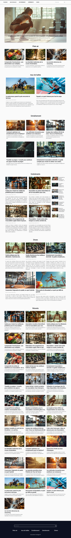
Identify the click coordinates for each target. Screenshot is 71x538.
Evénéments (31, 2)
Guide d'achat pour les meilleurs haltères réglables (35, 256)
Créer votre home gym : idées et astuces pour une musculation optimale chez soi (56, 430)
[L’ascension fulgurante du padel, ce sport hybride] (20, 280)
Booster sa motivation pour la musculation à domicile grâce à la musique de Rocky (62, 210)
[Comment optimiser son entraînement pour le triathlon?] (15, 125)
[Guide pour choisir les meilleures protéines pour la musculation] (16, 183)
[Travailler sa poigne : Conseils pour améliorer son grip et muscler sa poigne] (20, 149)
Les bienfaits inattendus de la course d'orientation (35, 36)
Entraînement (22, 2)
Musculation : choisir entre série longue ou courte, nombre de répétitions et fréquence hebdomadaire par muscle (38, 221)
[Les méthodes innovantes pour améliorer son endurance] (35, 125)
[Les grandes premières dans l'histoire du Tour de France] (35, 462)
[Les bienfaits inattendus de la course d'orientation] (35, 24)
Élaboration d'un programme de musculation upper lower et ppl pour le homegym (16, 220)
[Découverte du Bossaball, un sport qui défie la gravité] (51, 280)
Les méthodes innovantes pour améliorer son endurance (35, 133)
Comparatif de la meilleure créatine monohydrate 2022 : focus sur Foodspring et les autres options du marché (14, 410)
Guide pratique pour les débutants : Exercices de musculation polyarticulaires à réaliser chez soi (14, 257)
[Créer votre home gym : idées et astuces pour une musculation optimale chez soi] (56, 420)
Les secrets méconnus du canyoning (54, 63)
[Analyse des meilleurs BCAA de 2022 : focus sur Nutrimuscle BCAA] (55, 125)
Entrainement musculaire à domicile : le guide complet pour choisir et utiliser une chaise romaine (50, 161)
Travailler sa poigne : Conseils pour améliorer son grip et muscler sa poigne (19, 161)
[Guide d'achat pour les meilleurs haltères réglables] (35, 248)
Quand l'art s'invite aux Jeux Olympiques (55, 449)
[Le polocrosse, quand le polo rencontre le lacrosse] (20, 85)
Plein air (5, 2)
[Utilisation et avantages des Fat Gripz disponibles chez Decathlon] (55, 197)
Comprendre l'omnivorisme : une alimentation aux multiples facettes (14, 64)
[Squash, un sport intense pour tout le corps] (50, 85)
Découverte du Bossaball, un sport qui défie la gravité (49, 291)
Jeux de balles (13, 2)
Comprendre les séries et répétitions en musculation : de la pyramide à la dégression (62, 180)
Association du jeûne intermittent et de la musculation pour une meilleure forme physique (39, 192)
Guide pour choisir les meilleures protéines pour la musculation (15, 191)
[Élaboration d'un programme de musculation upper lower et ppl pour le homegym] (16, 211)
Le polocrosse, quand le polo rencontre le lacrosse (18, 97)
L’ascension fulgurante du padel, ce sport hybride (19, 290)
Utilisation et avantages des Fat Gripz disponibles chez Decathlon (62, 198)
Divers (37, 2)
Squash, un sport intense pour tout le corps (49, 96)
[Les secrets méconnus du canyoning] (56, 54)
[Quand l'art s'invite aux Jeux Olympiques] (56, 441)
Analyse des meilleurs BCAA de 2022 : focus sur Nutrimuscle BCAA (55, 134)
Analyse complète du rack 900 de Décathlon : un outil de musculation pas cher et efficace (14, 430)
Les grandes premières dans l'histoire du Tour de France (34, 471)
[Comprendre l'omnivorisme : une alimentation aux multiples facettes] (14, 54)
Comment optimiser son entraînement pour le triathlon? (15, 133)
